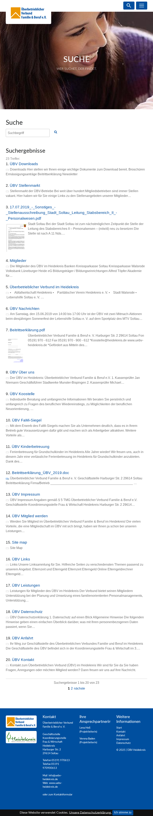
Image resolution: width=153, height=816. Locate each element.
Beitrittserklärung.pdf (27, 330)
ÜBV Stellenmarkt (25, 185)
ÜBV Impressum (26, 494)
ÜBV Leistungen (26, 585)
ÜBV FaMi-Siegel (26, 420)
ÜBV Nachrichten (24, 308)
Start (119, 728)
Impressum (122, 739)
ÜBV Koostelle (22, 394)
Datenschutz (123, 743)
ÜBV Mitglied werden (30, 516)
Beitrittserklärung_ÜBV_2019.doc (40, 473)
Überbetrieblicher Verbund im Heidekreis (44, 287)
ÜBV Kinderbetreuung (30, 446)
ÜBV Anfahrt (22, 638)
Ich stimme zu (122, 812)
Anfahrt (120, 735)
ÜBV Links (21, 559)
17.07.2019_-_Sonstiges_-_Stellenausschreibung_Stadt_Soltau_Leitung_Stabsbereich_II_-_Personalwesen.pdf (61, 213)
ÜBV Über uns (22, 372)
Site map (19, 542)
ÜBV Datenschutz (27, 612)
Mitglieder (18, 261)
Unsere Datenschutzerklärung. (90, 812)
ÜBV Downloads (24, 164)
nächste (79, 688)
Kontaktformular (63, 794)
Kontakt (121, 732)
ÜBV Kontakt (23, 660)
